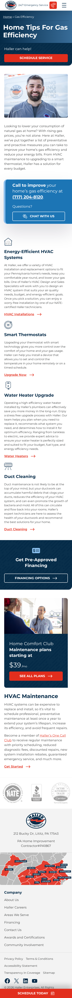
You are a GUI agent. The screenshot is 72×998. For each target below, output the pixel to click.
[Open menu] (64, 5)
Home (7, 16)
